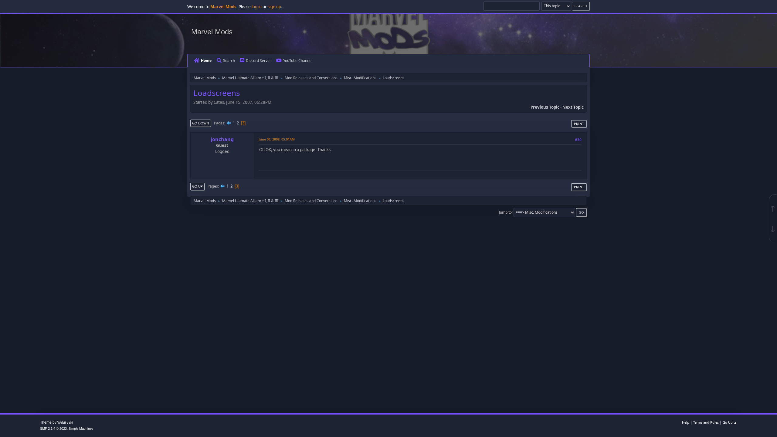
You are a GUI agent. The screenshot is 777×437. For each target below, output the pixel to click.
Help (685, 422)
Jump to (505, 212)
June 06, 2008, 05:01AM (277, 139)
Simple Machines (81, 428)
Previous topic (545, 107)
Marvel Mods (211, 32)
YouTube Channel (297, 60)
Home (206, 60)
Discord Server (258, 60)
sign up (274, 6)
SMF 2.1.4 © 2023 (53, 428)
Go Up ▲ (730, 422)
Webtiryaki (65, 422)
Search (229, 60)
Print (579, 123)
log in (257, 6)
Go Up (197, 186)
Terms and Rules (706, 422)
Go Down (200, 123)
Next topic (573, 107)
